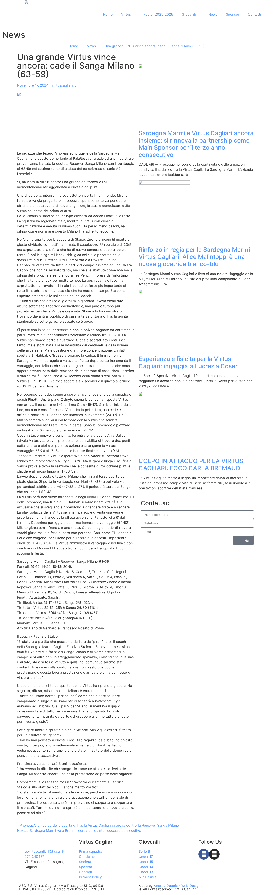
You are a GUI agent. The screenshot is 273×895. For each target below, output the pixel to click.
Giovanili (189, 14)
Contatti (254, 14)
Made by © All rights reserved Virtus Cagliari (171, 887)
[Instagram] (214, 854)
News (212, 14)
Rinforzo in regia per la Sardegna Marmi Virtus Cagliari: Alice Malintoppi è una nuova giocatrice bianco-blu (194, 257)
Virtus (126, 14)
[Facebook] (203, 854)
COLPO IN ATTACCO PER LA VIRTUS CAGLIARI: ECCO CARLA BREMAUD (191, 464)
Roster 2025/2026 (158, 14)
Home (108, 14)
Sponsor (232, 14)
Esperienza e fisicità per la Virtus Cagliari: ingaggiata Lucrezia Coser (188, 362)
